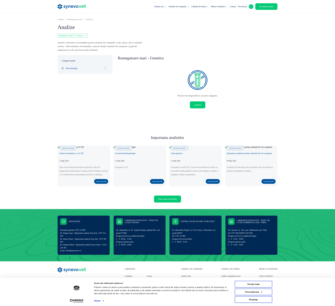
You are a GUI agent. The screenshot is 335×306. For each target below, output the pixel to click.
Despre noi (158, 6)
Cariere (149, 276)
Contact (233, 6)
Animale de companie (177, 6)
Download (242, 6)
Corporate (130, 269)
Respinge (253, 299)
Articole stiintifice (266, 276)
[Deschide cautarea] (251, 6)
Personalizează (252, 292)
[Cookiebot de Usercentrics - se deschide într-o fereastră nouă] (76, 301)
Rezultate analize (266, 6)
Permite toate (253, 284)
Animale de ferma (198, 6)
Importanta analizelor (68, 148)
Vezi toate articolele (167, 199)
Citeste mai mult (101, 181)
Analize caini (186, 276)
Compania (128, 276)
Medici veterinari (218, 6)
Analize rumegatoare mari (231, 276)
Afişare (97, 301)
